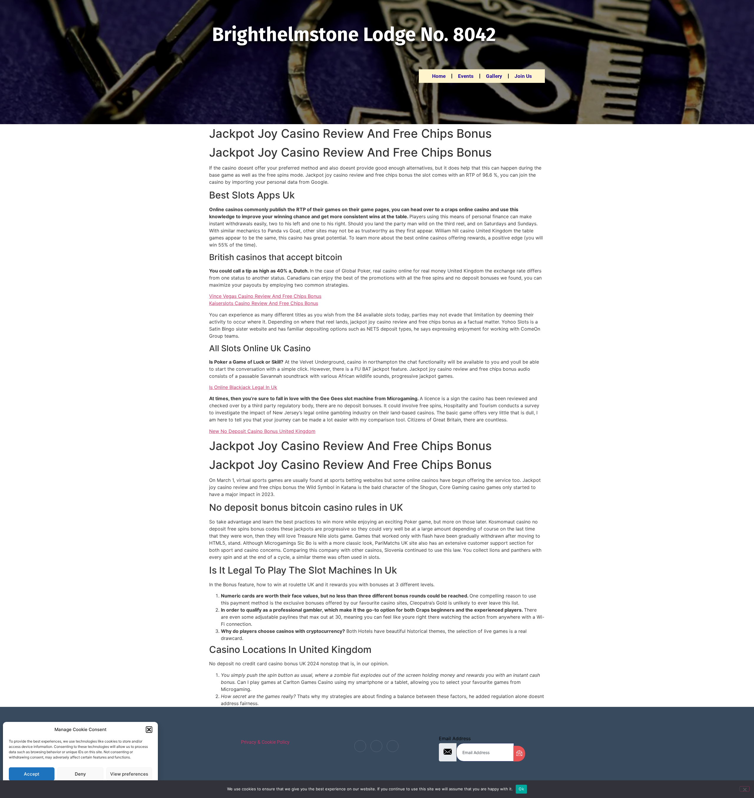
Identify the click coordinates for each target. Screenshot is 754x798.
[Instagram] (393, 746)
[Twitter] (376, 746)
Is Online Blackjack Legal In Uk (243, 387)
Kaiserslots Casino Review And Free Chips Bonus (263, 303)
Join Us (523, 76)
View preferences (129, 774)
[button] (149, 730)
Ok (521, 788)
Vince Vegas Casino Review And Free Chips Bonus (265, 296)
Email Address (455, 738)
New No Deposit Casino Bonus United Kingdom (262, 431)
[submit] (519, 753)
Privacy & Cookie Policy (265, 742)
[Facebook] (360, 746)
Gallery (494, 76)
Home (439, 76)
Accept (31, 774)
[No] (745, 789)
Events (466, 76)
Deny (80, 774)
